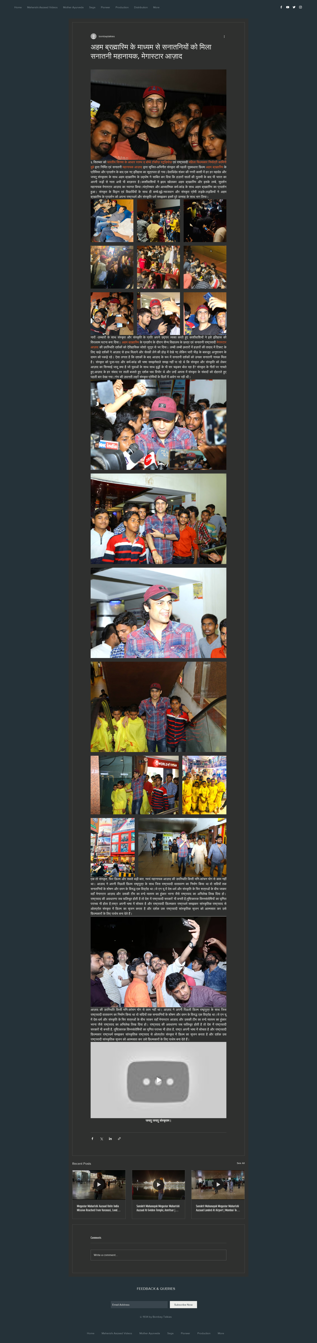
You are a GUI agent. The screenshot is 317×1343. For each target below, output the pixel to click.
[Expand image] (112, 220)
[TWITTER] (294, 7)
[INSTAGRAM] (300, 7)
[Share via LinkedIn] (110, 1138)
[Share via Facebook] (92, 1138)
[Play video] (158, 1080)
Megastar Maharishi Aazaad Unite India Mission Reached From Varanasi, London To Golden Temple (98, 1208)
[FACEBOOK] (281, 7)
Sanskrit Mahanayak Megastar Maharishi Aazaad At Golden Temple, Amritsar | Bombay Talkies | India (158, 1208)
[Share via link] (119, 1138)
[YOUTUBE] (287, 7)
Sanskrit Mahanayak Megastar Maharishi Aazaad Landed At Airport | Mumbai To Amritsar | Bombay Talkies (217, 1208)
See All (241, 1163)
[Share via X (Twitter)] (101, 1138)
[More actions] (224, 36)
